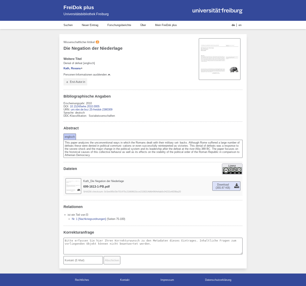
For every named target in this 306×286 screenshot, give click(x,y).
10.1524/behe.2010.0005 (85, 106)
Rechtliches (82, 279)
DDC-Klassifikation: (75, 115)
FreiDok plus (78, 7)
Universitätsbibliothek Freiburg (86, 14)
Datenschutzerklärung (218, 279)
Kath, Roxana (72, 68)
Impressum (167, 279)
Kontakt (124, 279)
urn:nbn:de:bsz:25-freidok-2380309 (91, 109)
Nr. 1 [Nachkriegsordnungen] (89, 218)
